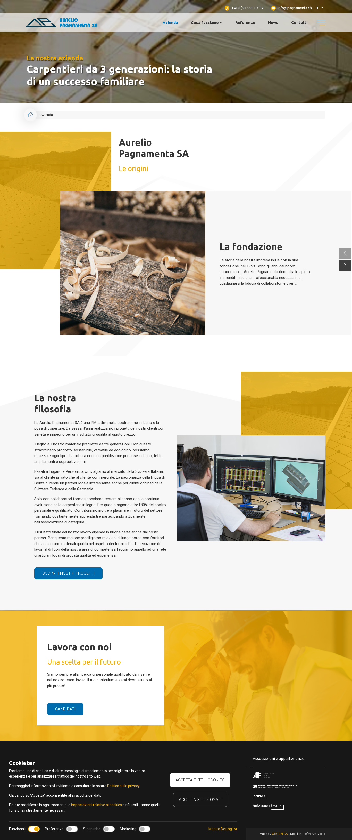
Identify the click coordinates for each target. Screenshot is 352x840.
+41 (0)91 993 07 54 (247, 8)
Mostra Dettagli (221, 829)
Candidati (65, 709)
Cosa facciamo (205, 22)
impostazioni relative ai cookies (96, 805)
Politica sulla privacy (123, 786)
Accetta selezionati (200, 799)
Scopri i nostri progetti (68, 573)
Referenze (245, 22)
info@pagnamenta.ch (294, 8)
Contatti (299, 22)
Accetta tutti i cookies (200, 780)
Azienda (170, 22)
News (273, 22)
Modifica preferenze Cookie (307, 834)
